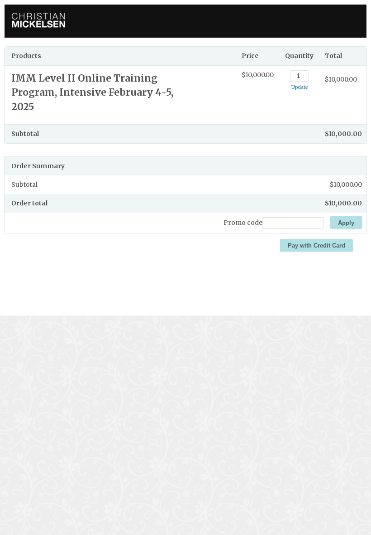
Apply (346, 222)
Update (299, 87)
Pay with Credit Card (316, 245)
